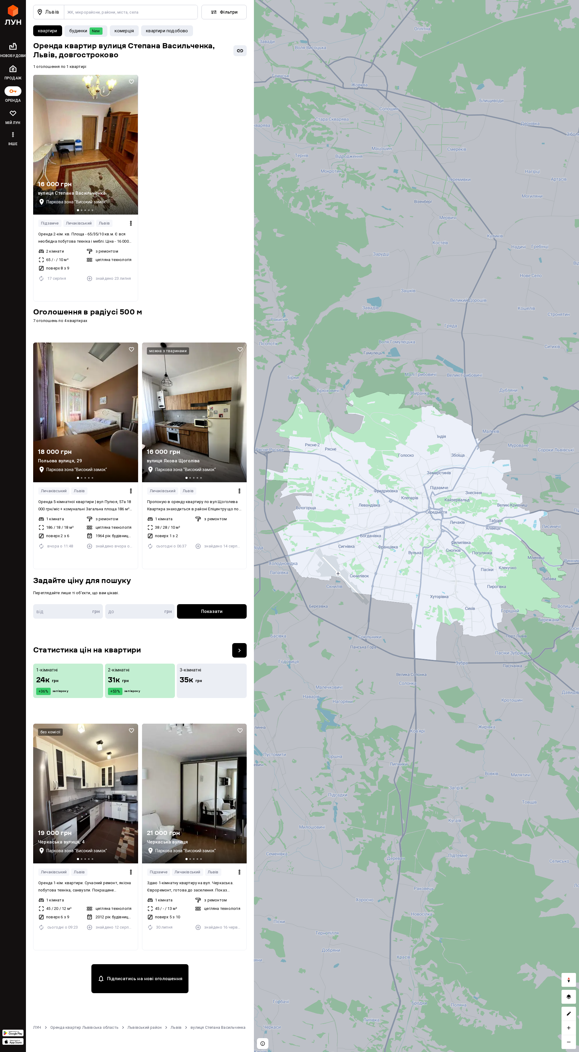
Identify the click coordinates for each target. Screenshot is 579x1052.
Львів (104, 223)
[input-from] (68, 611)
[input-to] (140, 611)
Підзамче (50, 223)
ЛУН (37, 1027)
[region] (416, 526)
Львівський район (145, 1027)
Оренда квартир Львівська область (84, 1027)
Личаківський (79, 223)
